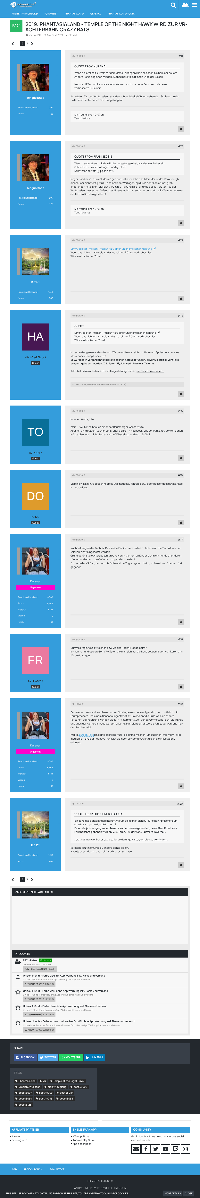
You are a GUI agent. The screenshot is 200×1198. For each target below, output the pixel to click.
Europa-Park (86, 734)
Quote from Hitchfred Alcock (98, 814)
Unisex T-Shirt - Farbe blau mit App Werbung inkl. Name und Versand (64, 975)
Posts (21, 113)
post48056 (66, 1098)
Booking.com (19, 1140)
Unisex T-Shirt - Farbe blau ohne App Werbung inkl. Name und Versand (65, 1006)
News (20, 621)
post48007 (25, 1092)
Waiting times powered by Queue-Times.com (100, 1188)
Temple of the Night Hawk (68, 1081)
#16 (180, 475)
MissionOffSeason (29, 1087)
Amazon (16, 1136)
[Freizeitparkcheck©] (23, 5)
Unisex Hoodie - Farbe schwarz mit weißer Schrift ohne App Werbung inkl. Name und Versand (79, 1021)
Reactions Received (28, 107)
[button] (194, 5)
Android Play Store (84, 1140)
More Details (173, 1193)
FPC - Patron (30, 960)
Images (21, 609)
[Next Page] (32, 44)
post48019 (66, 1092)
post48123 (25, 1104)
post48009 (46, 1092)
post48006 (80, 1087)
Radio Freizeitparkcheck (34, 892)
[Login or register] (186, 5)
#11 (180, 56)
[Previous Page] (13, 44)
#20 (180, 803)
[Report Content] (181, 129)
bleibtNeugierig (57, 1087)
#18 (180, 639)
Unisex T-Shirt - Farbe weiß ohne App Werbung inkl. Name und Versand (65, 991)
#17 (180, 539)
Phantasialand (27, 1081)
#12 (180, 146)
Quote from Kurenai (90, 66)
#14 (180, 315)
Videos (21, 615)
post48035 (45, 1098)
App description (82, 1144)
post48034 (25, 1098)
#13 (180, 240)
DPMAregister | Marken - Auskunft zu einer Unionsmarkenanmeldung (111, 248)
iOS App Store (81, 1136)
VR (44, 1081)
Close (189, 1193)
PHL (99, 171)
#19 (180, 704)
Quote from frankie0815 (93, 156)
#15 (180, 411)
